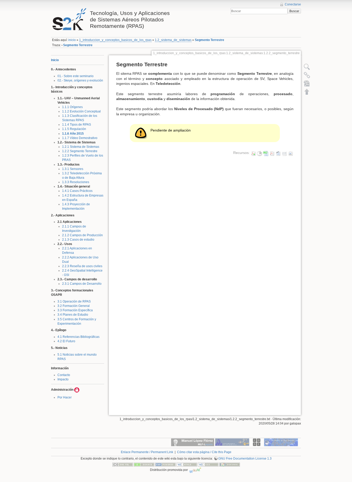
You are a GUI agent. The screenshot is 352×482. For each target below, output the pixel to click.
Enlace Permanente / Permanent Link (147, 452)
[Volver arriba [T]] (307, 91)
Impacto (63, 379)
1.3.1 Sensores (72, 169)
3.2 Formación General (73, 306)
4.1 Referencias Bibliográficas (78, 337)
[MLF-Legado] (192, 442)
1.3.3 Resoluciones (75, 182)
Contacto (63, 375)
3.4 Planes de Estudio (72, 314)
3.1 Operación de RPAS (74, 301)
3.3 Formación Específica (75, 310)
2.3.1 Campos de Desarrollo (82, 283)
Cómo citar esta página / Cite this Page (204, 452)
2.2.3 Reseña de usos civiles (82, 266)
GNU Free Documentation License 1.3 (245, 458)
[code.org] (256, 442)
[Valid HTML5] (187, 464)
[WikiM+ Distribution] (195, 470)
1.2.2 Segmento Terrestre (79, 151)
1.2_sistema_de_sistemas (173, 40)
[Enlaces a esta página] (307, 75)
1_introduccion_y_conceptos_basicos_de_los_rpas (115, 40)
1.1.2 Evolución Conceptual (81, 111)
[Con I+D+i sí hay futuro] (281, 442)
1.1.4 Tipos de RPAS (76, 124)
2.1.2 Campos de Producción (82, 235)
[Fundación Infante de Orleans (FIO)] (232, 442)
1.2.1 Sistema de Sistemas (80, 147)
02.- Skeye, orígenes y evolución (80, 80)
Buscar (294, 11)
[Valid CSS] (208, 464)
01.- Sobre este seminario (75, 76)
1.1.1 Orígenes (72, 107)
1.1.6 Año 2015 (73, 133)
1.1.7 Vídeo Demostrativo (79, 138)
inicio (72, 40)
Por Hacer (64, 397)
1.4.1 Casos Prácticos (77, 191)
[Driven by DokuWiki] (229, 464)
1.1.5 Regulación (74, 129)
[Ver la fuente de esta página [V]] (307, 67)
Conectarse (293, 4)
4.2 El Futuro (66, 341)
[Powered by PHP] (165, 464)
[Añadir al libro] (307, 83)
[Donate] (144, 464)
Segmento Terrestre (209, 40)
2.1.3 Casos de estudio (78, 239)
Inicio (55, 60)
